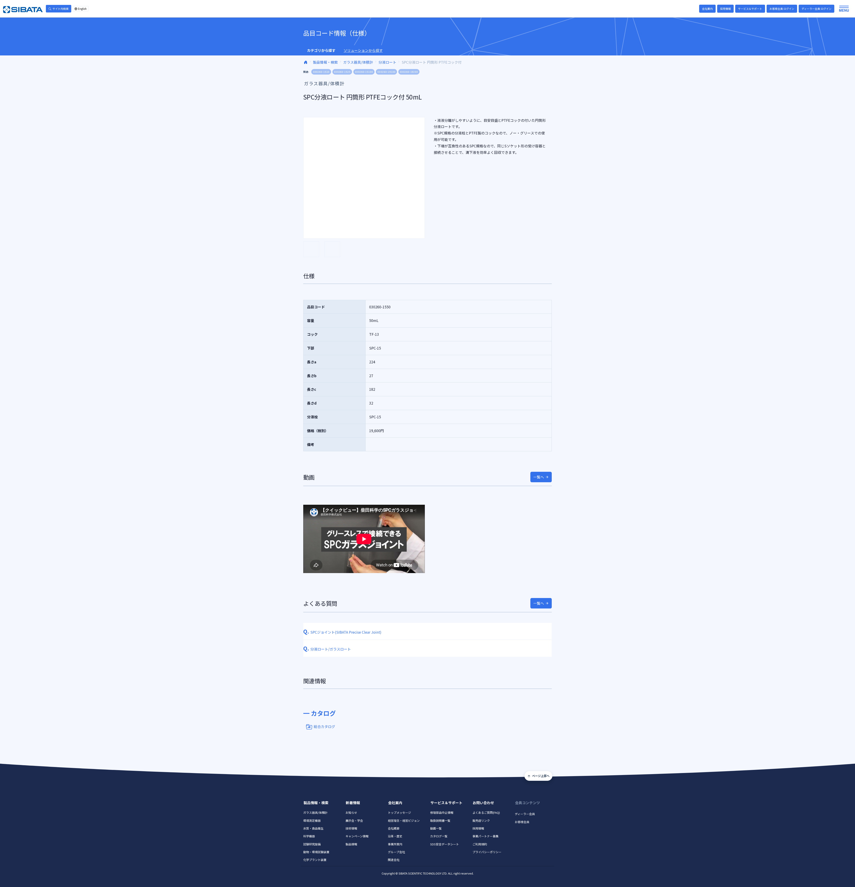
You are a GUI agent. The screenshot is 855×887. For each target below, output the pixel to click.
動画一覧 (436, 828)
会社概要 (393, 828)
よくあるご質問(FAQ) (486, 812)
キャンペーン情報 (357, 836)
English (82, 8)
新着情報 (353, 802)
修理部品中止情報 (441, 812)
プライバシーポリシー (486, 852)
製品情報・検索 (325, 62)
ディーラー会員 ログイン (816, 8)
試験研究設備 (312, 844)
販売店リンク (481, 820)
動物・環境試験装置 (316, 852)
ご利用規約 (479, 844)
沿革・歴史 (395, 836)
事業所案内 (395, 844)
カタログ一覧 (439, 836)
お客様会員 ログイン (782, 8)
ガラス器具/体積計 (358, 62)
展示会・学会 (354, 820)
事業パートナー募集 (485, 836)
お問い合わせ (483, 802)
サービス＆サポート (750, 8)
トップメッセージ (399, 812)
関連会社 (393, 860)
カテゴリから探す (321, 50)
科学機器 (309, 836)
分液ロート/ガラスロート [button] (327, 649)
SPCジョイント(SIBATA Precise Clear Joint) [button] (342, 632)
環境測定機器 (312, 820)
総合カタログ (324, 726)
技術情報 (351, 828)
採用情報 (725, 8)
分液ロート (387, 62)
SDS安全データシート (444, 844)
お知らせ (351, 812)
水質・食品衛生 (313, 828)
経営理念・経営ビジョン (404, 820)
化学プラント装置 (314, 860)
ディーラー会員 (525, 814)
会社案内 (707, 8)
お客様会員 (522, 822)
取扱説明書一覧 (440, 820)
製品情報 (351, 844)
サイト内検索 (61, 8)
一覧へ (538, 477)
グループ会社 (396, 852)
